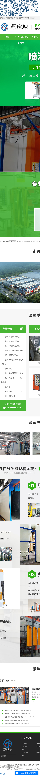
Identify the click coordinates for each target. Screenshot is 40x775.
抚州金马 (8, 369)
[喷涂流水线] (15, 443)
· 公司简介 (25, 746)
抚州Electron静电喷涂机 (14, 350)
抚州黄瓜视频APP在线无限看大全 (12, 362)
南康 (35, 769)
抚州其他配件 (10, 396)
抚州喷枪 (8, 391)
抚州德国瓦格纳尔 (11, 355)
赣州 (29, 769)
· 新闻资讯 (25, 752)
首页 (7, 37)
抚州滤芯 (8, 387)
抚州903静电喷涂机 (12, 346)
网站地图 (2, 774)
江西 (26, 769)
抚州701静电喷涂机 (12, 337)
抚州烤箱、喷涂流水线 (12, 380)
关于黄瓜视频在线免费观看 (21, 38)
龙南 (38, 769)
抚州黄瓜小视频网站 (23, 241)
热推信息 (9, 769)
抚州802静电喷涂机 (12, 341)
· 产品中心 (25, 743)
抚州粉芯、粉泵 (14, 373)
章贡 (32, 769)
